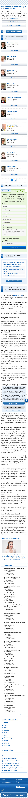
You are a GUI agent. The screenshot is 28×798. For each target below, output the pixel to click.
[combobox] (14, 206)
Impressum (8, 410)
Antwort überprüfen (14, 281)
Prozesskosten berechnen (11, 763)
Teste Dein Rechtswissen (14, 31)
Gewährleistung (18, 295)
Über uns (19, 782)
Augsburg (6, 725)
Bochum (6, 732)
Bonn (5, 735)
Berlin (5, 727)
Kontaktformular (14, 19)
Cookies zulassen (14, 403)
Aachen (6, 722)
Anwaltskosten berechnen (11, 761)
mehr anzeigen (8, 750)
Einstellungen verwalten (14, 407)
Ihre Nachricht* (7, 228)
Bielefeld (6, 730)
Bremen (6, 740)
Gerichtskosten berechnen (12, 765)
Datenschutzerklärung (17, 410)
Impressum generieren (10, 758)
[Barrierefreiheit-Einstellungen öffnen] (26, 400)
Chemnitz (6, 743)
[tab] (14, 22)
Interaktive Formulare (10, 770)
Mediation (8, 495)
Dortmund (7, 745)
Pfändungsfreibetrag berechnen (13, 768)
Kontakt (4, 779)
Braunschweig (8, 738)
